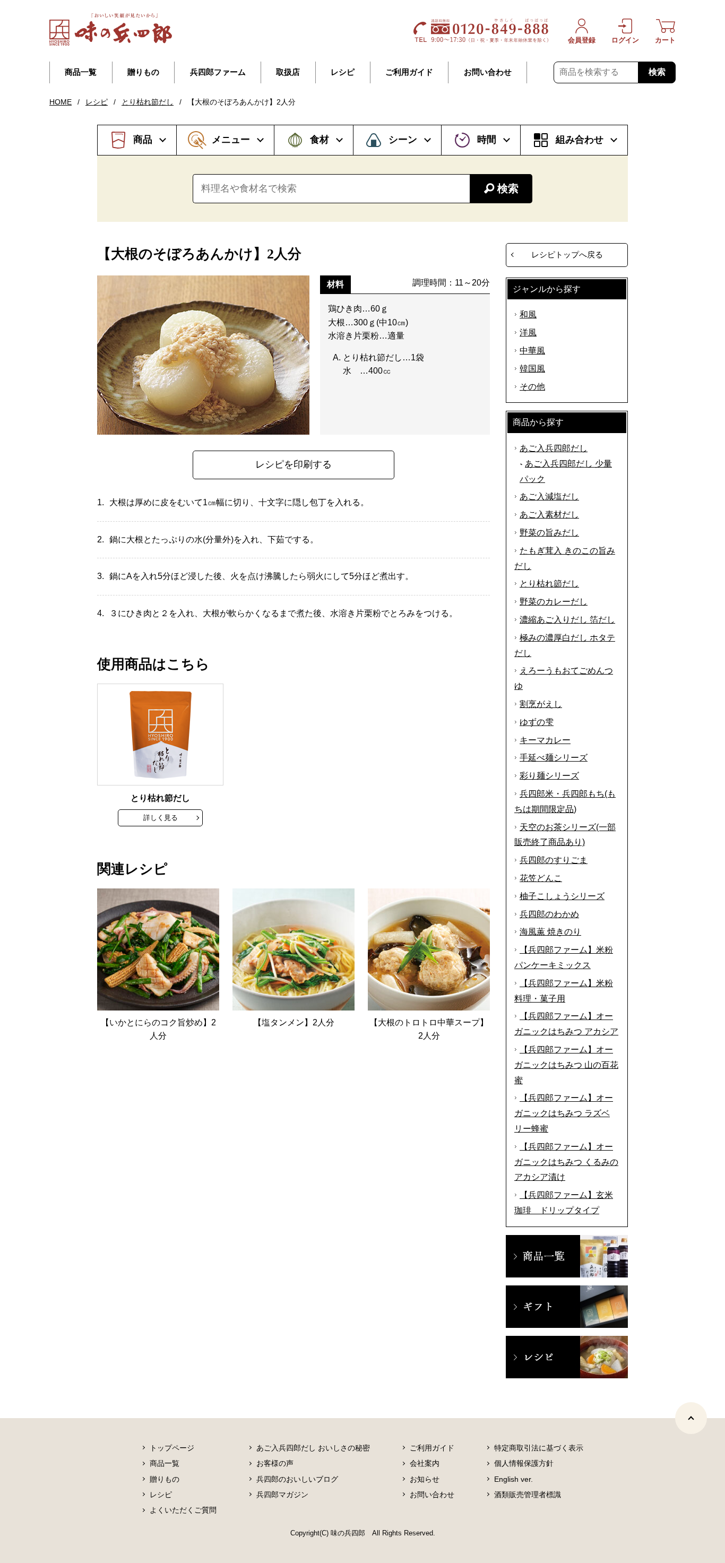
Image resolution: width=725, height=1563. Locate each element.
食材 (319, 139)
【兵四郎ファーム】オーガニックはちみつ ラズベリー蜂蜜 (563, 1113)
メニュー (231, 139)
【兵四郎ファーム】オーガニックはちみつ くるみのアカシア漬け (566, 1162)
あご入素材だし (549, 514)
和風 (528, 314)
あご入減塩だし (549, 496)
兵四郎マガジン (282, 1494)
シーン (403, 139)
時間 (486, 139)
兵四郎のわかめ (549, 914)
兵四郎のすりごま (554, 860)
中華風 (532, 350)
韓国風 (532, 368)
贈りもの (143, 72)
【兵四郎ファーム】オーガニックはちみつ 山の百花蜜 (566, 1065)
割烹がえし (541, 704)
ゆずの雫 (537, 722)
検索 (657, 71)
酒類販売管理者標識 (527, 1494)
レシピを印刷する (293, 464)
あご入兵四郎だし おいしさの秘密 (313, 1448)
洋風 (528, 332)
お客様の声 (275, 1463)
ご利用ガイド (409, 72)
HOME (60, 102)
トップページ (172, 1448)
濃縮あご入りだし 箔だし (567, 619)
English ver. (513, 1479)
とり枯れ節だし (148, 102)
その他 (532, 386)
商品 (142, 139)
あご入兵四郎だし (554, 448)
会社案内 (424, 1463)
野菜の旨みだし (549, 532)
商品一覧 (81, 72)
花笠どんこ (541, 878)
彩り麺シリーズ (549, 775)
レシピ (343, 72)
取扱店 (288, 72)
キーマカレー (545, 740)
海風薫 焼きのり (550, 931)
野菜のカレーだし (554, 601)
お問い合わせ (488, 72)
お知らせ (424, 1479)
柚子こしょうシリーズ (562, 896)
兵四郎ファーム (218, 72)
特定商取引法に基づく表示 (538, 1448)
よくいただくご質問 (183, 1510)
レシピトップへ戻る (567, 254)
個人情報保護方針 (524, 1463)
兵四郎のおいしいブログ (297, 1479)
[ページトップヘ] (691, 1418)
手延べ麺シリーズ (554, 757)
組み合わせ (579, 139)
